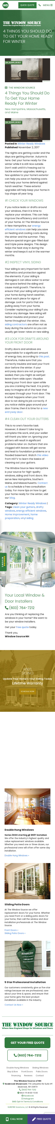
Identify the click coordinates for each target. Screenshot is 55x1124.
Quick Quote (27, 5)
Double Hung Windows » (17, 855)
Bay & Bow (12, 1071)
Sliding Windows (40, 1067)
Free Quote (43, 1119)
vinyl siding (27, 518)
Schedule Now (27, 691)
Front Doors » (11, 930)
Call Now (16, 1119)
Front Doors (27, 1071)
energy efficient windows (23, 227)
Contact (40, 1075)
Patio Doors (42, 1071)
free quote (22, 627)
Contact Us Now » (14, 1004)
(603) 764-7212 (21, 607)
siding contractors (16, 324)
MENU (46, 5)
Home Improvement (17, 514)
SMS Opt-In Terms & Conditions (27, 1101)
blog (12, 498)
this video (42, 455)
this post (44, 356)
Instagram (28, 1098)
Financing (16, 1075)
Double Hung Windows (18, 1067)
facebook (29, 1095)
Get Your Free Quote (27, 1043)
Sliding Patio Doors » (15, 933)
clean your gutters (24, 507)
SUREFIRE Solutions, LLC (18, 1107)
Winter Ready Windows (31, 143)
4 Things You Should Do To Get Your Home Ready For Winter (28, 36)
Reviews (28, 1075)
